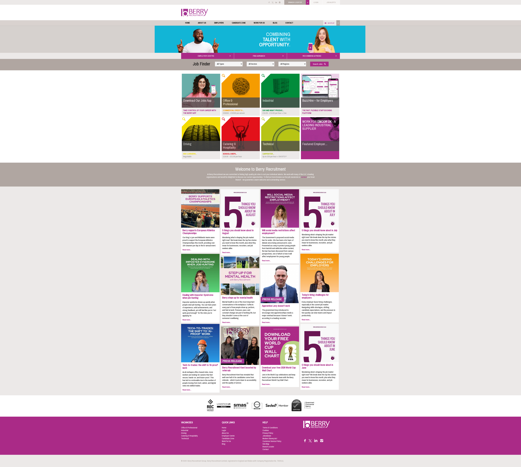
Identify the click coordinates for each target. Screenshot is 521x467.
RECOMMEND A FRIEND (312, 56)
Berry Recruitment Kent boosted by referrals (239, 369)
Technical (185, 438)
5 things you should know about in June (317, 366)
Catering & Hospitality (189, 436)
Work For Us (259, 23)
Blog (275, 23)
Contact (289, 23)
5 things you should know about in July (319, 230)
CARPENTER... (268, 154)
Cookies (266, 430)
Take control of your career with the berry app (199, 111)
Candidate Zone (239, 23)
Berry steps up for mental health (237, 297)
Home (187, 23)
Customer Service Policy (272, 441)
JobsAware (267, 436)
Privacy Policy (268, 433)
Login (224, 430)
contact (304, 177)
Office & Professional (189, 428)
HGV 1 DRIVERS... (190, 154)
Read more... (186, 249)
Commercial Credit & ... (233, 110)
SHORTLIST (331, 23)
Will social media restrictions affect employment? (278, 232)
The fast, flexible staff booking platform (317, 111)
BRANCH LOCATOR (295, 2)
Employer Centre (228, 436)
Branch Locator (268, 447)
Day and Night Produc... (273, 110)
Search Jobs (318, 64)
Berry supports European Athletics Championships (198, 232)
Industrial (184, 430)
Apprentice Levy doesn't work (276, 306)
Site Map (266, 444)
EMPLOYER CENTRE (206, 56)
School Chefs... (230, 154)
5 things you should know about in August (238, 232)
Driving (184, 433)
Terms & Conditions (270, 428)
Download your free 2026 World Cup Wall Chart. (279, 369)
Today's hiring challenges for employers (315, 296)
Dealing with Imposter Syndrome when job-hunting (197, 296)
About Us (202, 23)
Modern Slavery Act (270, 438)
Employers (219, 23)
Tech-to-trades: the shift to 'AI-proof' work (200, 366)
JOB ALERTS (331, 2)
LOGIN (316, 2)
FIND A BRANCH (259, 56)
